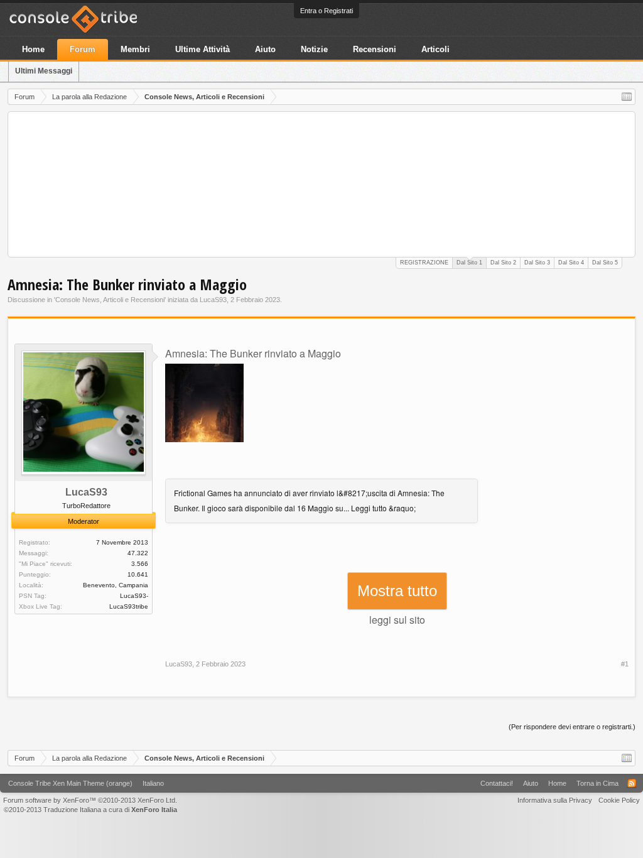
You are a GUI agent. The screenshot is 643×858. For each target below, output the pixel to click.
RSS (632, 783)
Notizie (314, 49)
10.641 (137, 574)
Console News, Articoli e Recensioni (110, 299)
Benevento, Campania (115, 585)
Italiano (153, 783)
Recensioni (374, 49)
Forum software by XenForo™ (90, 800)
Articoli (435, 49)
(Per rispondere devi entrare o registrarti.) (572, 726)
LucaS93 (213, 299)
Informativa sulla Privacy (554, 800)
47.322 (137, 553)
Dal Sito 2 (503, 262)
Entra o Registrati (326, 10)
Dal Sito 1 (469, 262)
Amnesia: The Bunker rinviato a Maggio (253, 353)
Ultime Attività (202, 49)
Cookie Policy (619, 800)
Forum (82, 49)
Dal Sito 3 (537, 262)
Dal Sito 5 (605, 262)
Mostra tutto (397, 590)
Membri (135, 49)
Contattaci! (496, 783)
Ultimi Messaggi (43, 71)
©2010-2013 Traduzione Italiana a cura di (90, 809)
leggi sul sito (397, 619)
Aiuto (265, 49)
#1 (625, 664)
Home (33, 49)
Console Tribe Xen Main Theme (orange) (70, 783)
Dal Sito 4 (571, 262)
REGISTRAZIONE (424, 262)
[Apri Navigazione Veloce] (627, 97)
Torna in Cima (597, 783)
